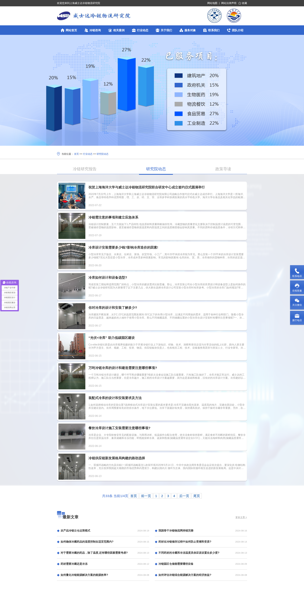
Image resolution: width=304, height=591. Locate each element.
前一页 (146, 496)
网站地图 (212, 3)
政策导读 (223, 169)
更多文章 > (241, 517)
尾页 (196, 496)
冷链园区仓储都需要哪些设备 (175, 563)
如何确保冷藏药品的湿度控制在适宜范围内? (87, 541)
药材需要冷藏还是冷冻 (74, 563)
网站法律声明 (228, 3)
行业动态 (87, 154)
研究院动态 (102, 154)
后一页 (184, 496)
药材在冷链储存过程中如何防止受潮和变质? (184, 541)
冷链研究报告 (85, 169)
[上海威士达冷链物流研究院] (111, 15)
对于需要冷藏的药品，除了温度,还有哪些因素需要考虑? (94, 552)
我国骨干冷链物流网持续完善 (175, 530)
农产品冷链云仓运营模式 (75, 530)
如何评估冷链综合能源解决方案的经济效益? (184, 574)
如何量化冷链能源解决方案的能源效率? (84, 574)
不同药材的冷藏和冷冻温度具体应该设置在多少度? (188, 552)
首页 (76, 154)
